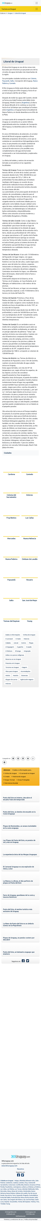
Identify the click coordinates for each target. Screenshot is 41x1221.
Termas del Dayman (24, 1202)
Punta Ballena (33, 1195)
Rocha (27, 1197)
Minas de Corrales (17, 1191)
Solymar (6, 1202)
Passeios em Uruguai (12, 663)
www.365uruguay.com (9, 1166)
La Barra (23, 1187)
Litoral (16, 643)
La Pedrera (37, 1187)
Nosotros (20, 1169)
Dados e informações (12, 635)
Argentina (25, 102)
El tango (18, 651)
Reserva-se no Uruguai (13, 659)
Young (8, 1204)
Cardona (15, 1183)
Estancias (24, 675)
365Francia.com (20, 1216)
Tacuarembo (13, 1202)
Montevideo (27, 1191)
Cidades (8, 643)
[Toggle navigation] (36, 3)
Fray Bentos (9, 1187)
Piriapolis (26, 1195)
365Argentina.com (10, 1212)
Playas (31, 643)
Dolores (26, 1185)
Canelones (9, 1183)
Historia (26, 639)
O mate (18, 639)
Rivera (22, 1197)
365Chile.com (30, 1214)
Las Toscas (18, 1189)
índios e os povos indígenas (14, 655)
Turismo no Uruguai (12, 667)
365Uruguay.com (30, 1212)
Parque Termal (9, 780)
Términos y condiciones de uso (13, 1219)
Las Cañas (3, 1189)
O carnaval (9, 639)
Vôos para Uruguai (11, 671)
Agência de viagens (26, 679)
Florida (2, 1187)
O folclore (8, 651)
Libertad (24, 1189)
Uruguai (10, 13)
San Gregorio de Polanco (15, 1199)
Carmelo (12, 83)
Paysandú (5, 81)
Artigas (16, 1180)
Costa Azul (11, 1185)
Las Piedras (10, 1189)
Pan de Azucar (32, 1193)
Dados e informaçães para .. (22, 770)
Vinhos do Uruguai (29, 635)
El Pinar (38, 1185)
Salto (12, 81)
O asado (29, 647)
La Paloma (30, 1187)
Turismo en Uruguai (9, 9)
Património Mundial (11, 783)
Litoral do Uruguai (20, 13)
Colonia (33, 78)
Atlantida (22, 1180)
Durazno (32, 1185)
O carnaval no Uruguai (27, 773)
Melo (37, 1189)
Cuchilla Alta (19, 1185)
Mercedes (3, 1191)
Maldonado (31, 1189)
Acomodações (25, 671)
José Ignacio (17, 1187)
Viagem (24, 667)
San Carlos (3, 1199)
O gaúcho (20, 647)
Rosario (31, 1197)
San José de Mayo (28, 1199)
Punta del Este (15, 1197)
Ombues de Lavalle (21, 1193)
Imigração (27, 651)
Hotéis (7, 675)
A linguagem (9, 647)
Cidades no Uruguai (6, 1180)
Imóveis (8, 683)
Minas (9, 1191)
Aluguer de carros (11, 679)
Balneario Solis (30, 1180)
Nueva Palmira (10, 1193)
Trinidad (2, 1204)
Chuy (26, 1183)
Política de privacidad (30, 1219)
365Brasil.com (10, 1214)
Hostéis (15, 675)
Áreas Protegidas (24, 780)
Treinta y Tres (35, 1202)
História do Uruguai (19, 776)
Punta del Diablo (5, 1197)
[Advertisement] (20, 36)
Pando (2, 1195)
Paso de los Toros (10, 1195)
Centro (23, 643)
